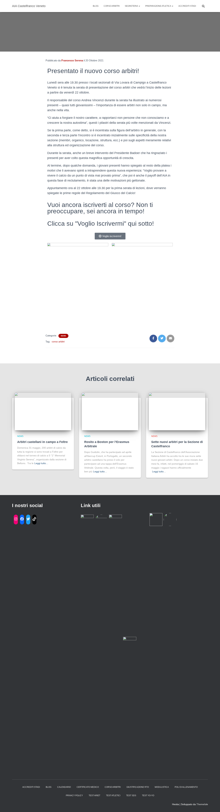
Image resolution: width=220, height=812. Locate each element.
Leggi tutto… (41, 463)
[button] (110, 236)
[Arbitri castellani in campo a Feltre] (43, 411)
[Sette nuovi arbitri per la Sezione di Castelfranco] (177, 411)
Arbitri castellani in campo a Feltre (42, 442)
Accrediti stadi (187, 6)
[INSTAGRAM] (16, 519)
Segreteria (131, 6)
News (63, 336)
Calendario (64, 787)
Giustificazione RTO (137, 787)
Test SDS (131, 795)
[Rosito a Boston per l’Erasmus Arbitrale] (110, 411)
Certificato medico (88, 787)
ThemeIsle (202, 804)
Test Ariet (94, 795)
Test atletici (113, 795)
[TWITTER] (28, 519)
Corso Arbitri (112, 6)
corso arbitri (58, 341)
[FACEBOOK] (22, 519)
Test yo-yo (148, 795)
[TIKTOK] (34, 519)
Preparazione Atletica (158, 6)
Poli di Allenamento (186, 787)
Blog (95, 6)
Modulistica (162, 787)
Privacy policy (74, 795)
